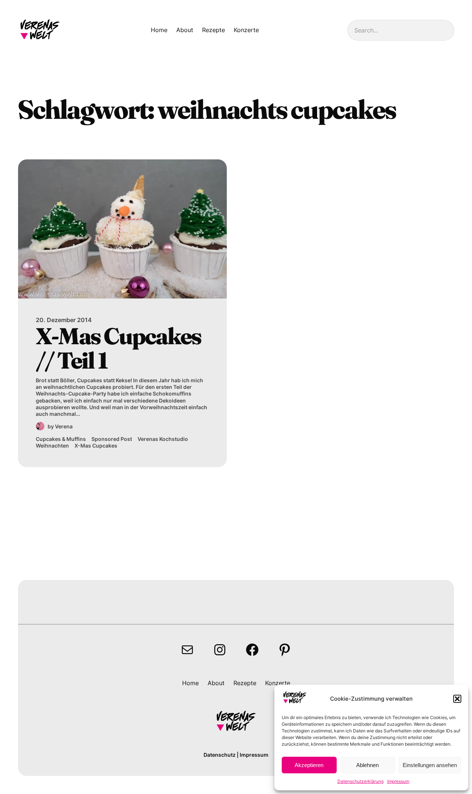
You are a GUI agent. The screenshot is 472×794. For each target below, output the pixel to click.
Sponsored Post (111, 439)
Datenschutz (220, 755)
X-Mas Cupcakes (95, 445)
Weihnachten (52, 445)
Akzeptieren (309, 765)
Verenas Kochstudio (163, 439)
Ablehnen (367, 765)
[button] (457, 698)
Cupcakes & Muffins (61, 439)
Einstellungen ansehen (430, 765)
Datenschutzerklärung (360, 781)
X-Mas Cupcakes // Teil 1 (118, 348)
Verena (64, 426)
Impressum (398, 781)
